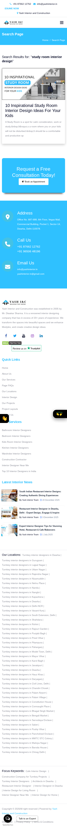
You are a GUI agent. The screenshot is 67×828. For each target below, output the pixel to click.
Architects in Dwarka (43, 781)
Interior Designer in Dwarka (48, 785)
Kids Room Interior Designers (17, 442)
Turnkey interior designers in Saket (20, 724)
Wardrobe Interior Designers (16, 453)
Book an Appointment (34, 181)
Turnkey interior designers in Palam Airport (24, 692)
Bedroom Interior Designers (16, 436)
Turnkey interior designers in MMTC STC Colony (27, 738)
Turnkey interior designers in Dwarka (41, 555)
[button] (4, 418)
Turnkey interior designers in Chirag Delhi (23, 752)
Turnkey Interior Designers (15, 781)
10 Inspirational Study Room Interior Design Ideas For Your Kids (33, 110)
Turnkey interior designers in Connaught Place (26, 706)
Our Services (8, 379)
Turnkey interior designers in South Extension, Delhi (28, 615)
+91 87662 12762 (21, 4)
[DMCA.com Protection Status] (12, 342)
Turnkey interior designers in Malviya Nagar (24, 743)
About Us (6, 373)
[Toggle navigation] (61, 22)
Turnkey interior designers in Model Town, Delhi (26, 651)
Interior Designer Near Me (15, 465)
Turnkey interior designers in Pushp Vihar (23, 729)
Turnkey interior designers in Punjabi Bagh (24, 633)
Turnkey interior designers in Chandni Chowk (25, 688)
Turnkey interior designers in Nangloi (21, 592)
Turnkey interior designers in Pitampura (22, 642)
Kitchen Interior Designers (15, 447)
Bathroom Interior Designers (16, 430)
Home (45, 40)
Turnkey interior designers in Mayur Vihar (23, 656)
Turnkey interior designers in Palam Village (24, 697)
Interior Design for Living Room (19, 790)
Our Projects (8, 403)
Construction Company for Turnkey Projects (24, 776)
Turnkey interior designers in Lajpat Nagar (23, 565)
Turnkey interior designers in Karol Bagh (22, 660)
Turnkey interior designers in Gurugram (22, 560)
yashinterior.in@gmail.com (30, 274)
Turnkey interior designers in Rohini (20, 624)
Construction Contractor (14, 459)
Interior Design (9, 397)
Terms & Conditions (43, 822)
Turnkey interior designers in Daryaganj (22, 679)
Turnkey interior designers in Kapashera (22, 597)
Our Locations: (11, 554)
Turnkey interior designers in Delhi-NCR (22, 606)
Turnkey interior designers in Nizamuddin (23, 578)
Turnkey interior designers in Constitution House (26, 702)
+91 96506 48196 (28, 251)
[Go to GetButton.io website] (8, 825)
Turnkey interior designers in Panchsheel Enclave (27, 733)
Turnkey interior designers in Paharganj (22, 647)
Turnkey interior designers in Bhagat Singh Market (28, 711)
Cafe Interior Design (36, 771)
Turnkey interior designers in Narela (20, 587)
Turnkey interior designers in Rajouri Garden (25, 629)
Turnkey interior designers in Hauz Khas (22, 674)
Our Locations (9, 391)
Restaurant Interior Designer (16, 785)
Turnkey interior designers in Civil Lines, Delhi (25, 683)
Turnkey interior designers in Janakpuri (22, 665)
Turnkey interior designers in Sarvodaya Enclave (27, 720)
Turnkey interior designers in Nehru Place (23, 583)
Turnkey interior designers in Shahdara (22, 619)
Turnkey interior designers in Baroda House (24, 747)
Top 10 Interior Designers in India (19, 471)
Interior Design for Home (44, 795)
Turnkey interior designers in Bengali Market (24, 715)
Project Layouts (10, 409)
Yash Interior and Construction (34, 13)
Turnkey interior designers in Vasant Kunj (23, 610)
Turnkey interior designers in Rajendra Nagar (25, 574)
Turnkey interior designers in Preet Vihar (22, 638)
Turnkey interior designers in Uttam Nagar (23, 569)
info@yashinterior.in (46, 4)
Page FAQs (8, 385)
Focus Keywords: (13, 771)
